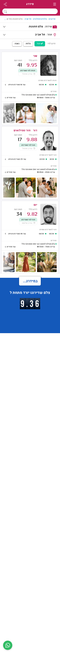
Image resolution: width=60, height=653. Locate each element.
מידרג (30, 4)
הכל (39, 44)
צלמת (28, 44)
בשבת (17, 44)
